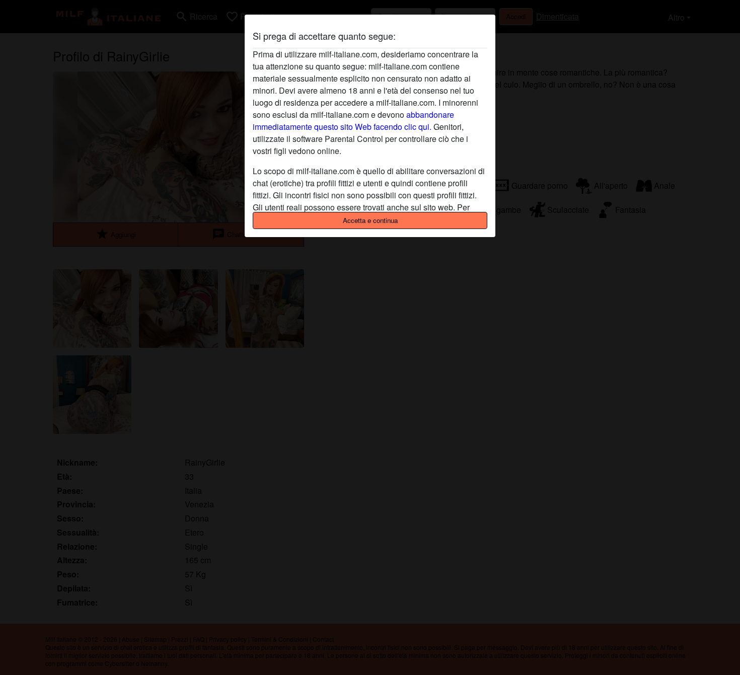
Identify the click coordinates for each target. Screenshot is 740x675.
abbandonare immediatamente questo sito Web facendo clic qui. (353, 120)
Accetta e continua (370, 220)
